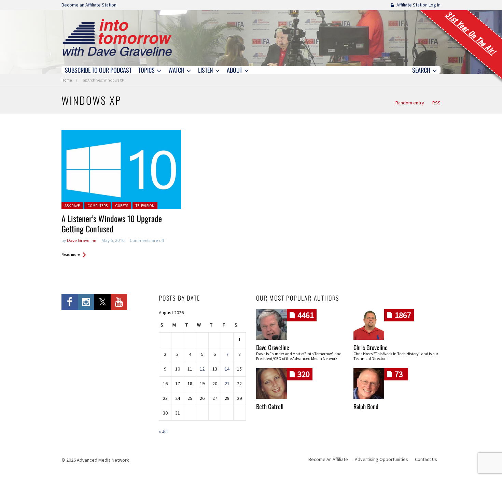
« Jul (163, 431)
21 (227, 383)
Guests (121, 205)
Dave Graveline (81, 240)
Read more (70, 254)
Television (145, 205)
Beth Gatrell (269, 406)
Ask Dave (72, 205)
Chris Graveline (370, 347)
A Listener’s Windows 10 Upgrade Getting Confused (111, 223)
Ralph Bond (365, 406)
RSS (436, 103)
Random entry (409, 103)
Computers (97, 205)
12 (202, 369)
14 (227, 369)
